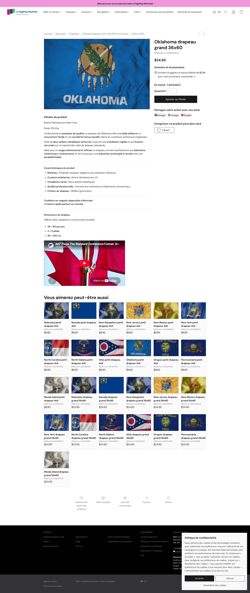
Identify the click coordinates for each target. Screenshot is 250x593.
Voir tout (79, 546)
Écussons (86, 11)
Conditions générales (149, 537)
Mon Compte (103, 502)
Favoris (146, 502)
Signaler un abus (50, 581)
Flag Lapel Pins (82, 537)
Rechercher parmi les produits (82, 506)
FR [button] (214, 11)
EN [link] (145, 581)
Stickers (46, 541)
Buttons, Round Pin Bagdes (119, 537)
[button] (22, 12)
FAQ (142, 555)
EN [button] (219, 11)
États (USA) (138, 33)
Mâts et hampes (51, 11)
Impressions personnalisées (159, 11)
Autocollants (121, 11)
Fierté (137, 11)
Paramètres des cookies (53, 586)
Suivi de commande (125, 504)
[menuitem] (200, 34)
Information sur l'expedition (152, 550)
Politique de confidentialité (151, 546)
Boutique (60, 33)
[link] (215, 584)
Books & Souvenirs (50, 546)
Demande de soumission (190, 11)
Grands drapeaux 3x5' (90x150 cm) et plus (105, 33)
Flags (78, 541)
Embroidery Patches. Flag (53, 537)
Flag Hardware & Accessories (120, 541)
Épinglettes (103, 11)
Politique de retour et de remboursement (155, 541)
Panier (168, 502)
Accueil (48, 33)
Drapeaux (71, 11)
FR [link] (142, 581)
